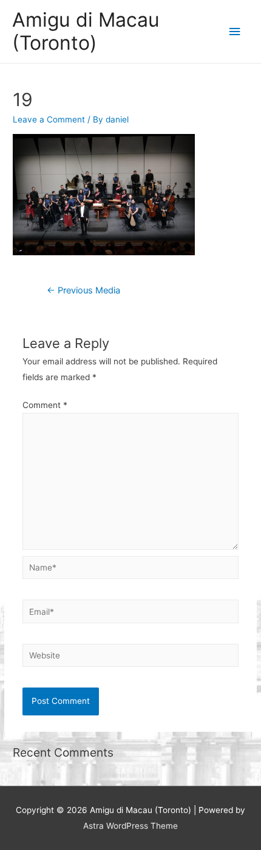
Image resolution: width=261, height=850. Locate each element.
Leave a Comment (49, 119)
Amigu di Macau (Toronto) (86, 31)
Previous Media (83, 290)
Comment (44, 405)
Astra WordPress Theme (130, 826)
